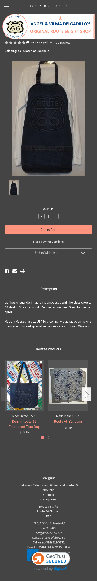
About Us (48, 490)
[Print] (22, 271)
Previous (5, 394)
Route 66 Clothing (48, 511)
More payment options (48, 242)
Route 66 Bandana (68, 422)
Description (48, 289)
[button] (48, 560)
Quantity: (48, 208)
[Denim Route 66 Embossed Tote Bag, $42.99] (24, 385)
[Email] (14, 271)
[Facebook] (7, 271)
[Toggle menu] (6, 6)
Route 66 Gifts (48, 507)
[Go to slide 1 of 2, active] (42, 437)
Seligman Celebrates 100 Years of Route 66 (49, 485)
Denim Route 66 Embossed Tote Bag (24, 424)
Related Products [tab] (48, 349)
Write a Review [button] (60, 42)
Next (86, 394)
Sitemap (48, 495)
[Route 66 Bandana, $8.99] (68, 385)
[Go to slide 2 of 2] (49, 437)
